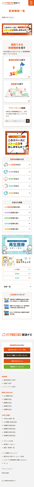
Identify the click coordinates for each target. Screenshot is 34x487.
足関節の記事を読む (10, 435)
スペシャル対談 (8, 441)
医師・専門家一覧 (9, 448)
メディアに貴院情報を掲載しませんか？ (15, 460)
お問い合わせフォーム (17, 361)
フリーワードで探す (10, 387)
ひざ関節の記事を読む (10, 422)
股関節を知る (8, 403)
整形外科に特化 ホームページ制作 (17, 349)
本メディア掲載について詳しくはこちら (17, 355)
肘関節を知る (8, 399)
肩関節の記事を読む (10, 432)
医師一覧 (7, 286)
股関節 (17, 274)
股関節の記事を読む (10, 429)
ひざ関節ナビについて (10, 453)
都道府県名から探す (10, 380)
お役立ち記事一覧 (9, 419)
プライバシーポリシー (7, 469)
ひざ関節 (17, 269)
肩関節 (17, 278)
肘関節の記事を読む (10, 425)
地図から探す (8, 383)
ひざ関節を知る (8, 396)
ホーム (6, 463)
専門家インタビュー (10, 444)
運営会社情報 (5, 473)
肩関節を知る (8, 406)
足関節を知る (8, 409)
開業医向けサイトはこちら (17, 366)
